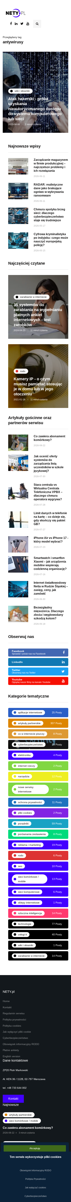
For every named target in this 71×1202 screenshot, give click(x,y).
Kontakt (7, 1007)
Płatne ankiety (11, 1050)
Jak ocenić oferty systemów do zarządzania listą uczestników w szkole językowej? (49, 463)
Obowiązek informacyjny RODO (21, 1044)
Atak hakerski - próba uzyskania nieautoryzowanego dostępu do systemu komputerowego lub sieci (35, 109)
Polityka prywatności (14, 1019)
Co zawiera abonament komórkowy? (28, 1127)
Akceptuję (34, 1148)
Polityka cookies (12, 1025)
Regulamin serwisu (14, 1013)
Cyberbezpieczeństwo (15, 1038)
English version (11, 1056)
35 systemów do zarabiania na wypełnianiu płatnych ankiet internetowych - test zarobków (38, 315)
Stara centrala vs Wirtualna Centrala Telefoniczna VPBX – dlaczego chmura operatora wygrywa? (48, 492)
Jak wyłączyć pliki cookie (17, 1031)
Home (6, 1001)
